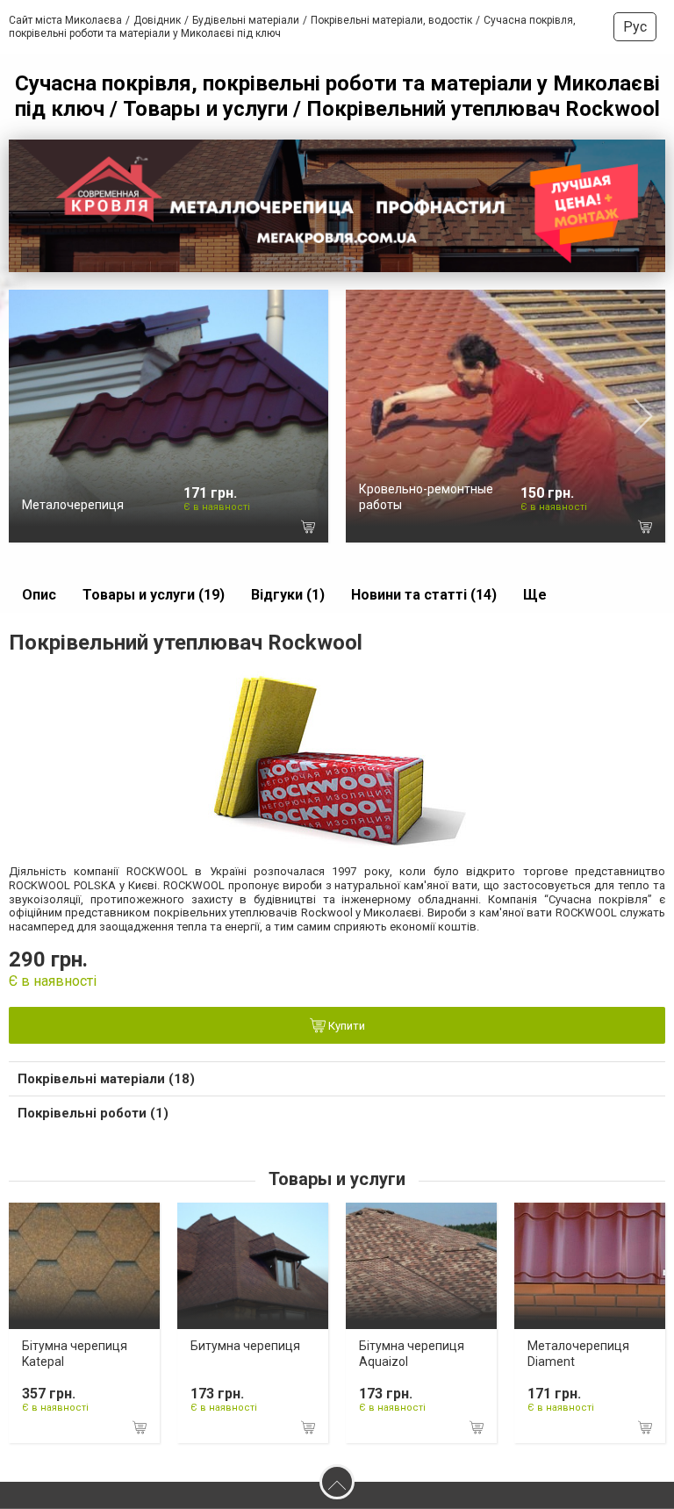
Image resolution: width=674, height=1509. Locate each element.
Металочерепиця (73, 505)
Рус (635, 26)
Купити (345, 1026)
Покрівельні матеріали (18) (106, 1079)
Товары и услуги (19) (153, 594)
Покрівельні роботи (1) (93, 1113)
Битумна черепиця (245, 1346)
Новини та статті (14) (424, 594)
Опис (39, 594)
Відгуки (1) (288, 594)
